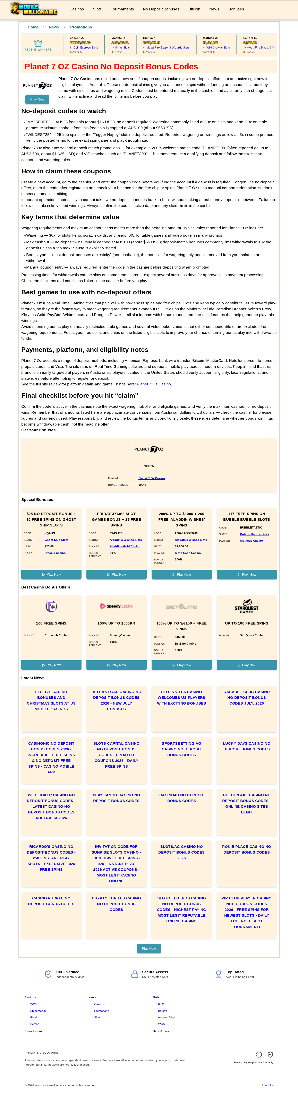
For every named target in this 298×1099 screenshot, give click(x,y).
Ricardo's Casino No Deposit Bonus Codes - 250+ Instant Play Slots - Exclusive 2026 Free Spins (51, 858)
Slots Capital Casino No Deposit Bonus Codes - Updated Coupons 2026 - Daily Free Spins (116, 754)
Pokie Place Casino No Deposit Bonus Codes (246, 849)
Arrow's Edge (166, 1017)
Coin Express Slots (79, 47)
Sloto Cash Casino (188, 553)
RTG (161, 1004)
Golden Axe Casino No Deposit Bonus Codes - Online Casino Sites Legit (246, 803)
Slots (97, 9)
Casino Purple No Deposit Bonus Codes (51, 901)
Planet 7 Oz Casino (154, 384)
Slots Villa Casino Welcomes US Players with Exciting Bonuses (181, 697)
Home (33, 27)
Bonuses (236, 9)
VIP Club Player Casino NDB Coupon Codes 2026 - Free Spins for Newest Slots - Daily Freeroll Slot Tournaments (247, 912)
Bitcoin (194, 9)
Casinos (76, 9)
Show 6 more (161, 1031)
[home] (34, 16)
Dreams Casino (55, 553)
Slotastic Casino (251, 540)
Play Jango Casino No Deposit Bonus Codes (116, 798)
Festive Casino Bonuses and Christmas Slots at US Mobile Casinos (51, 700)
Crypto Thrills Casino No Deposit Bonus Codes (116, 904)
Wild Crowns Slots (211, 47)
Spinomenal (38, 1010)
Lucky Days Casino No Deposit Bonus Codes (246, 746)
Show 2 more (33, 1031)
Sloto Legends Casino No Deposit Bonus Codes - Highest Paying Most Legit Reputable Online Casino (181, 909)
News (214, 9)
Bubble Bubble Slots (254, 534)
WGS (33, 1004)
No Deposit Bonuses (161, 9)
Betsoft (34, 1024)
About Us (268, 1085)
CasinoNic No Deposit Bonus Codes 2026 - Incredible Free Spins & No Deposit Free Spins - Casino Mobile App (51, 757)
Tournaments (122, 9)
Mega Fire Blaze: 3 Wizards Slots (160, 47)
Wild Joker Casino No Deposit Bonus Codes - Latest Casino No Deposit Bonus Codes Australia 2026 (51, 806)
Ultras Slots (115, 47)
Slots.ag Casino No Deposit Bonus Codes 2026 (181, 852)
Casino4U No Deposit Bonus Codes (181, 798)
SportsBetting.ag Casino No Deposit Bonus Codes (182, 749)
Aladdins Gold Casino (125, 546)
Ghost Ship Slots (56, 539)
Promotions (101, 1010)
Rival (33, 1017)
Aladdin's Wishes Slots (126, 539)
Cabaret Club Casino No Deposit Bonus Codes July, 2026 (246, 697)
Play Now (37, 99)
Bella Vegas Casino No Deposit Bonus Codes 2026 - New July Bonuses (116, 700)
